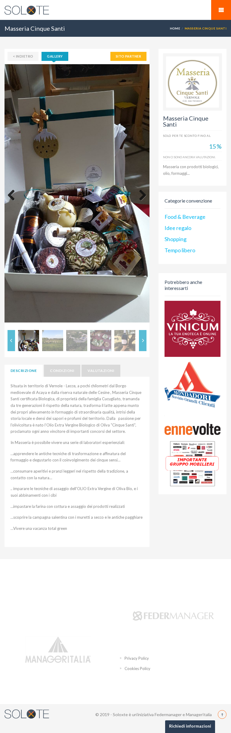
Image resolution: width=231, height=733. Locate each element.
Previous (14, 196)
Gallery (55, 56)
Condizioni (62, 370)
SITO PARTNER (128, 56)
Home (175, 28)
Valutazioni (101, 370)
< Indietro (23, 56)
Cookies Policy (137, 668)
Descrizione (24, 370)
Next (140, 196)
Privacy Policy (137, 658)
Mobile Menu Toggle (221, 10)
